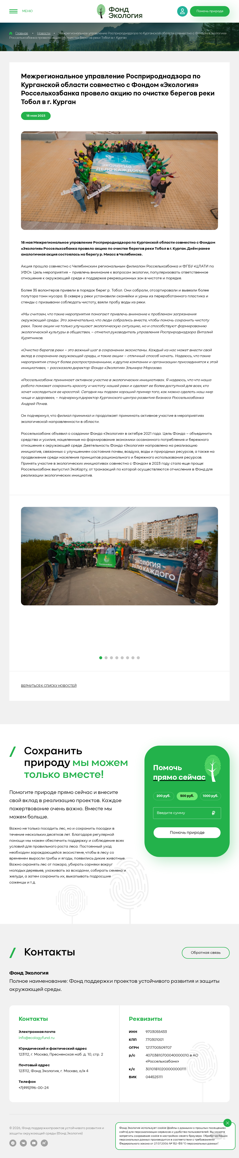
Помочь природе (187, 833)
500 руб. (187, 796)
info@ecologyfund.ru (36, 1038)
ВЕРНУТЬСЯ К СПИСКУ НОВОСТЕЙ (49, 686)
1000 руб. (210, 796)
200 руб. (163, 796)
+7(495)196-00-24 (34, 1088)
